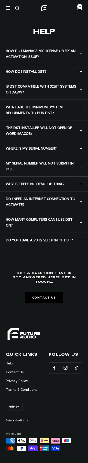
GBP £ (13, 406)
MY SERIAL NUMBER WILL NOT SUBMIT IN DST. (40, 166)
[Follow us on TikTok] (76, 367)
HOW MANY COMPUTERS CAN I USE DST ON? (39, 222)
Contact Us (44, 297)
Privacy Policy (17, 381)
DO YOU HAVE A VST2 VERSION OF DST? (39, 240)
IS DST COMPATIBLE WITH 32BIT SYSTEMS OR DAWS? (41, 89)
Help (9, 363)
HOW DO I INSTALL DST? (26, 71)
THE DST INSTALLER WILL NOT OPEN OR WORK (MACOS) (39, 131)
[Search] (17, 8)
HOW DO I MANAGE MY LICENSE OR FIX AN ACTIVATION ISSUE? (41, 54)
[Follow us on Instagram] (65, 367)
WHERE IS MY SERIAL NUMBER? (31, 148)
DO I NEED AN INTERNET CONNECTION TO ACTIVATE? (40, 202)
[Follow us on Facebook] (54, 367)
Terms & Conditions (21, 389)
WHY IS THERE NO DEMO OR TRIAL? (35, 184)
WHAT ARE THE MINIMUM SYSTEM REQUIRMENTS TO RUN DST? (34, 110)
